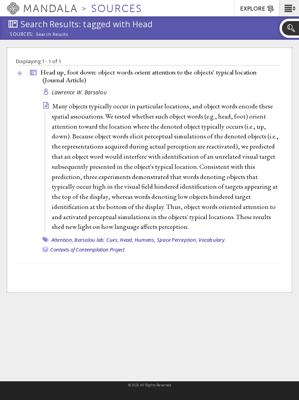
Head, (126, 239)
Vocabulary (212, 239)
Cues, (112, 239)
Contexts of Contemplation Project (87, 249)
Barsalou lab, (89, 239)
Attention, (62, 239)
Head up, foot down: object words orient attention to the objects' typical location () (148, 76)
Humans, (145, 239)
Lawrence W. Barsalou (79, 92)
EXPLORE (252, 9)
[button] (289, 8)
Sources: (22, 34)
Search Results (52, 34)
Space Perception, (177, 239)
